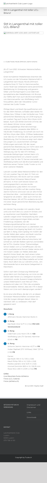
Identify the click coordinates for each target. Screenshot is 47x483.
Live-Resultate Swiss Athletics (16, 376)
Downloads (31, 417)
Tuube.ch (28, 457)
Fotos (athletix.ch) (11, 381)
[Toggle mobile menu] (42, 3)
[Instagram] (7, 413)
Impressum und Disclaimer (33, 406)
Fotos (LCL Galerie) (12, 379)
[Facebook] (4, 413)
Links (29, 412)
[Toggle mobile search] (38, 3)
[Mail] (11, 413)
